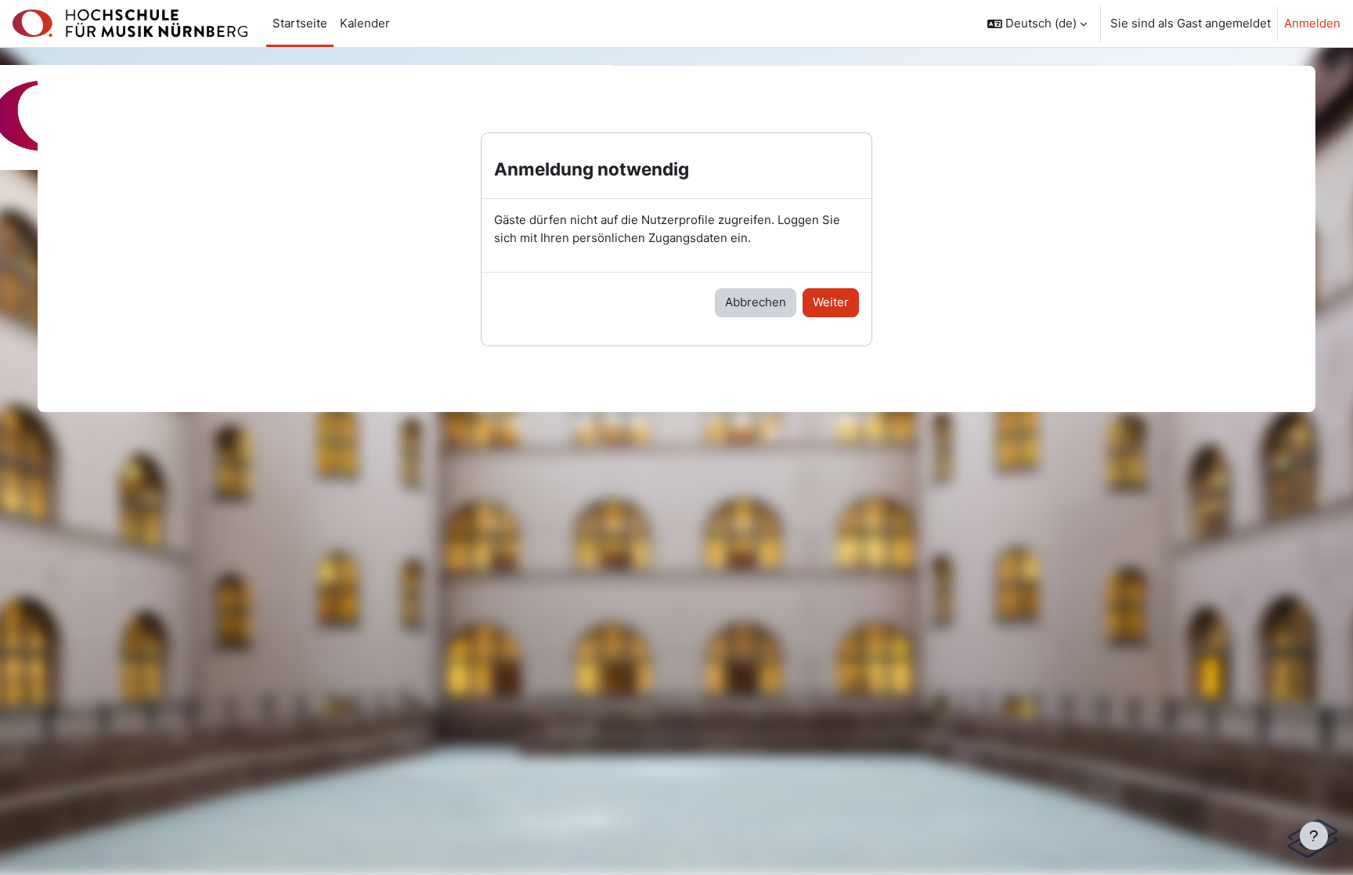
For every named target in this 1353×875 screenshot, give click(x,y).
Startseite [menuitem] (299, 23)
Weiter (831, 302)
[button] (1037, 23)
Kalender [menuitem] (365, 23)
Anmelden (1312, 23)
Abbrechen (755, 302)
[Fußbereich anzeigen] (1314, 836)
